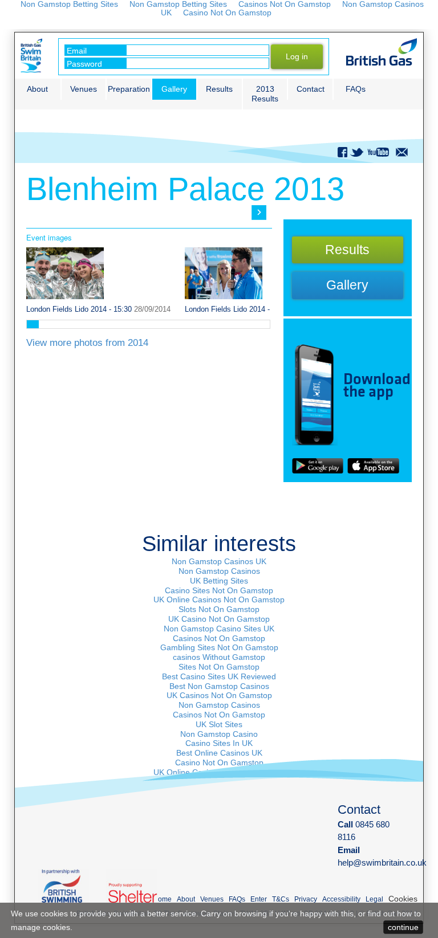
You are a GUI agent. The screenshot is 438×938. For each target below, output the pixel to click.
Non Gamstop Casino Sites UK (219, 628)
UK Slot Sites (219, 724)
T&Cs (280, 899)
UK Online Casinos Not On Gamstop (219, 599)
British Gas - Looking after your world (381, 52)
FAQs (356, 88)
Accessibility (341, 899)
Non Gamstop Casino (219, 734)
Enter (258, 899)
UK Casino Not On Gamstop (219, 618)
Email (77, 50)
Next (259, 212)
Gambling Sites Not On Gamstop (219, 647)
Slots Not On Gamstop (219, 609)
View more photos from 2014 (87, 342)
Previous (39, 212)
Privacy (305, 899)
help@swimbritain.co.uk (382, 862)
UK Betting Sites (219, 580)
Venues (83, 88)
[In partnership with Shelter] (138, 886)
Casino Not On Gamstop (227, 12)
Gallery (174, 88)
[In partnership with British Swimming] (70, 886)
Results (219, 88)
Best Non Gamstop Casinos (219, 686)
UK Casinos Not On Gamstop (219, 695)
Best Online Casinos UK (219, 752)
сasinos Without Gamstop (219, 657)
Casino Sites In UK (219, 743)
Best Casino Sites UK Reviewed (219, 676)
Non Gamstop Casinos (219, 571)
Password (84, 63)
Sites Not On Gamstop (219, 666)
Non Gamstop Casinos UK (219, 561)
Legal (374, 899)
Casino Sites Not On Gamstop (219, 590)
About (37, 88)
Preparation (129, 88)
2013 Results (265, 93)
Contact (311, 88)
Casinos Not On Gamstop (219, 638)
